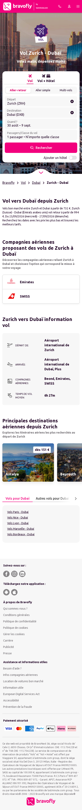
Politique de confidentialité (19, 621)
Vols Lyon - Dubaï (18, 523)
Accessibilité (11, 700)
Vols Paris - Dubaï (18, 512)
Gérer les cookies (14, 634)
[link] (28, 462)
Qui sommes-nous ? (15, 608)
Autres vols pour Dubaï (52, 498)
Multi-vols (66, 90)
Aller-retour (18, 90)
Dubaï (36, 182)
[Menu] (78, 6)
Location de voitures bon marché (23, 681)
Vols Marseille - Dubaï (20, 528)
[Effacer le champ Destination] (72, 112)
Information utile (13, 687)
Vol (23, 182)
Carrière (8, 640)
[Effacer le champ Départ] (72, 101)
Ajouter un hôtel (55, 157)
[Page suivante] (75, 498)
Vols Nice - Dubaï (17, 517)
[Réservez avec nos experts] (59, 6)
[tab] (30, 78)
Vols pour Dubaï (17, 498)
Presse (7, 653)
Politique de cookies (15, 627)
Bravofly (8, 182)
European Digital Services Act (21, 694)
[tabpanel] (41, 524)
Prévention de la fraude (17, 706)
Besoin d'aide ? (12, 668)
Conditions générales (16, 615)
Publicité (8, 647)
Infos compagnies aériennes (20, 674)
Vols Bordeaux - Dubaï (21, 534)
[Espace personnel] (69, 6)
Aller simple (43, 90)
